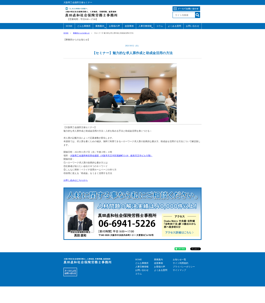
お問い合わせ (192, 26)
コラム (159, 26)
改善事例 (129, 26)
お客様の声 (114, 26)
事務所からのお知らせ (81, 33)
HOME (69, 26)
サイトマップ (179, 270)
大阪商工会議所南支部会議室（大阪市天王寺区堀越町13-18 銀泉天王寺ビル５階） (111, 155)
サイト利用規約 (180, 263)
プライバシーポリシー (184, 267)
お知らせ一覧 (179, 259)
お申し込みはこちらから (75, 180)
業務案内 (99, 26)
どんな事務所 (84, 26)
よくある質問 (174, 26)
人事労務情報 (145, 26)
